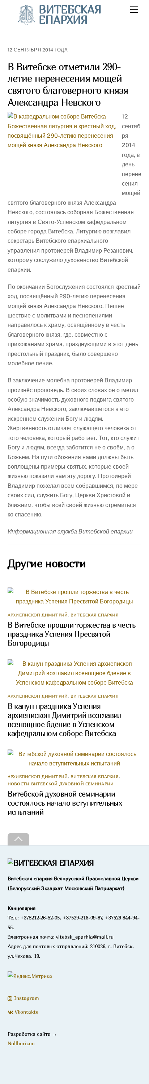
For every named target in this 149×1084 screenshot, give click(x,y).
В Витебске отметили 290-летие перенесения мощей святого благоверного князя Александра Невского (68, 84)
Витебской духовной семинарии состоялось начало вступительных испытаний (65, 803)
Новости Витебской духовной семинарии (61, 783)
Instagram (26, 998)
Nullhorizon (21, 1043)
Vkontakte (25, 1012)
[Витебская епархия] (51, 863)
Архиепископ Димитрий (38, 615)
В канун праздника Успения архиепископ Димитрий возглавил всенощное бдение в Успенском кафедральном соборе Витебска (65, 720)
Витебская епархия (95, 615)
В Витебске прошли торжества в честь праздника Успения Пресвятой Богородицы (72, 634)
